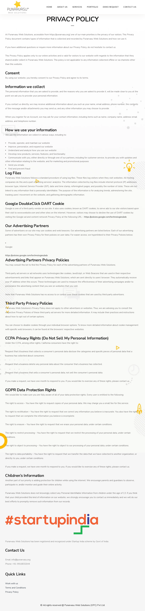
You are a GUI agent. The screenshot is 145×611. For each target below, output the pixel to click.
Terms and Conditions (15, 587)
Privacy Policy (12, 592)
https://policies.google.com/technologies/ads (105, 217)
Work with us (11, 583)
